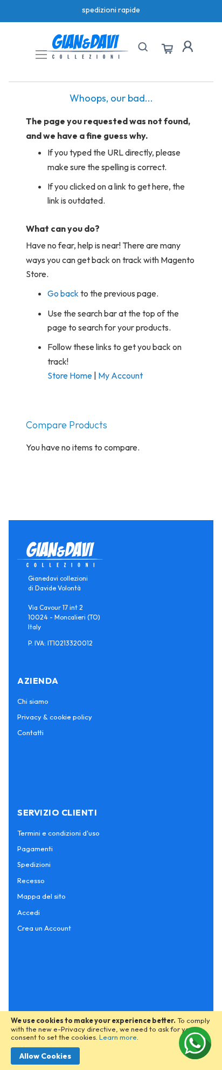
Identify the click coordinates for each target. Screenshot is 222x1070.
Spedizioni (34, 864)
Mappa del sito (41, 896)
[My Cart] (167, 49)
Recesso (31, 880)
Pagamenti (35, 848)
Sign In (187, 46)
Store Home (69, 375)
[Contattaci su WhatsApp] (195, 1043)
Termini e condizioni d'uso (58, 833)
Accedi (28, 912)
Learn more (118, 1037)
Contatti (30, 732)
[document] (111, 1041)
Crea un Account (44, 928)
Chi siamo (32, 701)
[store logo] (85, 46)
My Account (120, 375)
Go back (63, 293)
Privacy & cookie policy (54, 716)
